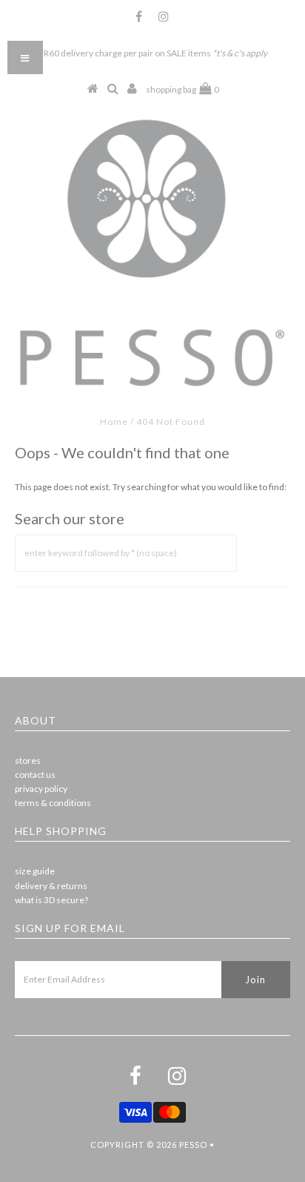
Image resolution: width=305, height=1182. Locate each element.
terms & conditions (53, 802)
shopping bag (182, 89)
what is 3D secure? (51, 899)
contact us (35, 774)
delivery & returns (51, 885)
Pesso (193, 1144)
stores (28, 760)
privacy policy (41, 788)
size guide (35, 870)
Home (114, 421)
